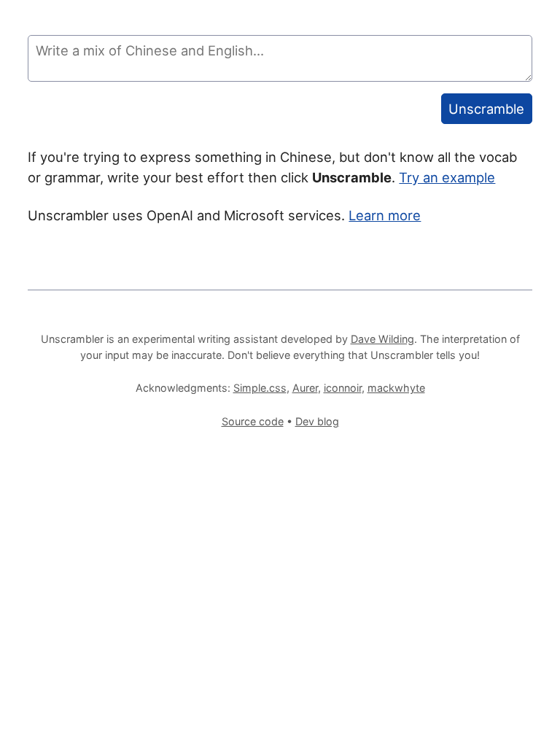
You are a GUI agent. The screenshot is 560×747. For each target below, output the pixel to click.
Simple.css (260, 388)
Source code (253, 421)
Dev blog (317, 421)
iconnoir (343, 388)
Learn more (385, 215)
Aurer (305, 388)
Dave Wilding (382, 339)
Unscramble (486, 109)
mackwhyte (396, 388)
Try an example (447, 177)
